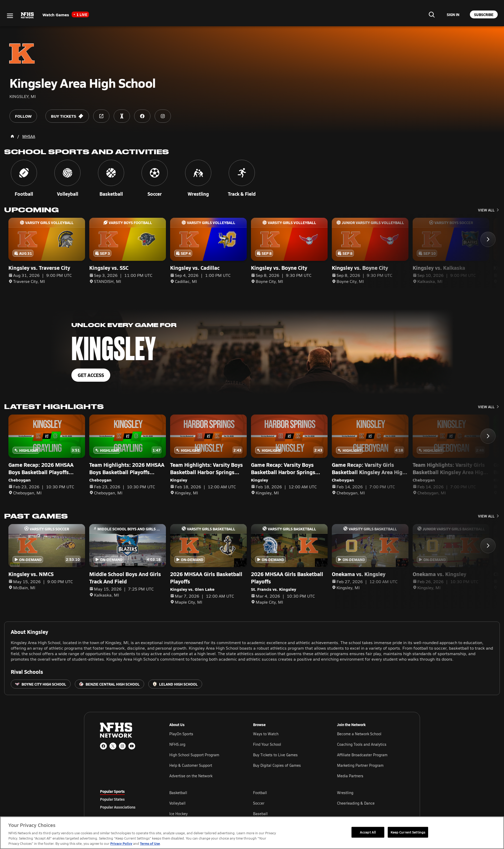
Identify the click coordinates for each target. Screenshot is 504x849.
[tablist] (126, 799)
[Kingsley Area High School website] (101, 116)
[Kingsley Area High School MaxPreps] (122, 116)
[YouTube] (131, 746)
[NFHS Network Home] (27, 15)
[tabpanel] (286, 803)
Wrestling (345, 792)
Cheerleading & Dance (356, 803)
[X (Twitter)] (112, 746)
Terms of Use (150, 843)
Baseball (260, 813)
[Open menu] (10, 15)
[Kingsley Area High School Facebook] (142, 116)
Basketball (178, 792)
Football (260, 792)
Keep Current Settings (408, 832)
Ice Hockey (178, 813)
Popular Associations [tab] (117, 807)
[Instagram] (122, 746)
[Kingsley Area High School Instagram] (163, 116)
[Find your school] (431, 14)
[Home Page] (12, 136)
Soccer (258, 803)
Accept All (368, 832)
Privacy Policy (121, 843)
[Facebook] (103, 746)
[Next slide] (488, 239)
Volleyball (177, 803)
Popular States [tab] (112, 799)
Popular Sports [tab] (112, 791)
